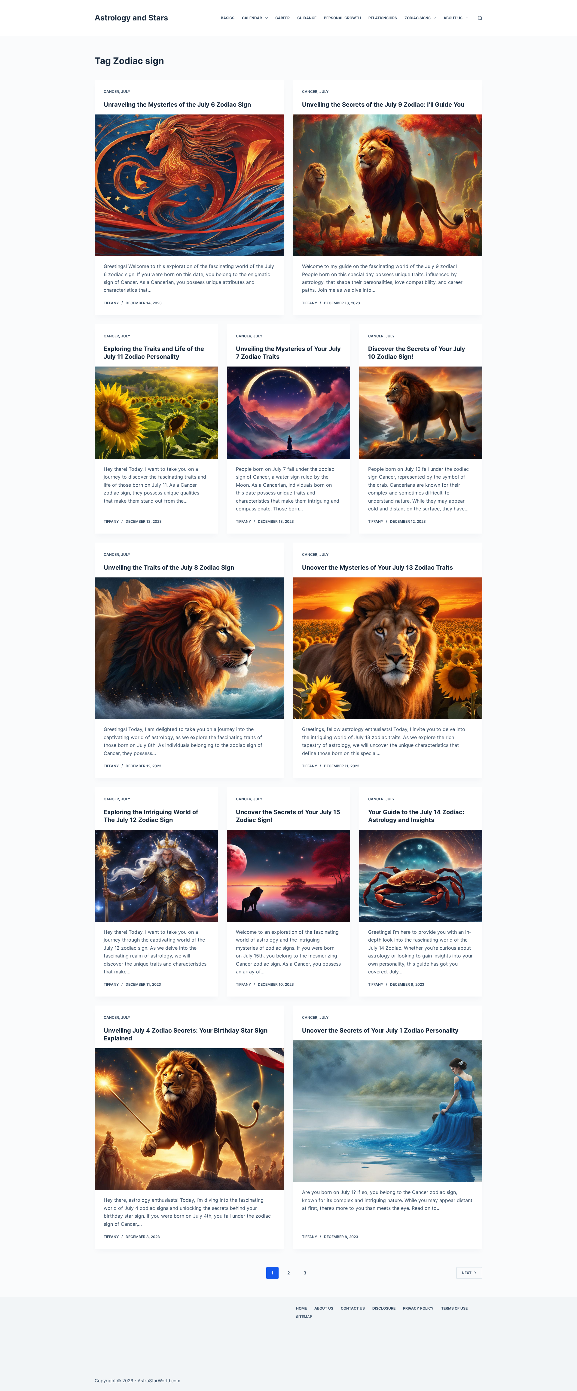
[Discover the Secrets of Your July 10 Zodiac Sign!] (420, 413)
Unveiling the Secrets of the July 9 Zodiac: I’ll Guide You (383, 104)
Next (467, 1273)
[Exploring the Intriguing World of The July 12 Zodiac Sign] (156, 876)
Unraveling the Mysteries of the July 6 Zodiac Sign (177, 104)
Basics (227, 18)
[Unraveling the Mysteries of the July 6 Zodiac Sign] (189, 185)
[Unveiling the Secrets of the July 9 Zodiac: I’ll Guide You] (387, 185)
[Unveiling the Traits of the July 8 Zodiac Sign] (189, 648)
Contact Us (353, 1308)
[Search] (480, 18)
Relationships (382, 18)
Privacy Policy (418, 1308)
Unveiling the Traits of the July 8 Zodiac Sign (169, 567)
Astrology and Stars (131, 17)
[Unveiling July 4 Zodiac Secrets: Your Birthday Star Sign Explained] (189, 1119)
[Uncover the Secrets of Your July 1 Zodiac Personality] (387, 1111)
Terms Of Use (454, 1308)
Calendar (252, 18)
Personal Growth (342, 18)
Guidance (306, 18)
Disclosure (383, 1308)
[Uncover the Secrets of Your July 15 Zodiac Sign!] (288, 876)
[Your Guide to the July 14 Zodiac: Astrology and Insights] (420, 876)
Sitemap (304, 1316)
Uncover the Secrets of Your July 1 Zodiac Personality (380, 1030)
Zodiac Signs (418, 18)
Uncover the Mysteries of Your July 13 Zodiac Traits (377, 567)
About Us (453, 18)
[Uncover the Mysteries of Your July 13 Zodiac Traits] (387, 648)
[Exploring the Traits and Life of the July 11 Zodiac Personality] (156, 413)
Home (301, 1308)
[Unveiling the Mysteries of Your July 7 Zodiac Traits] (288, 413)
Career (282, 18)
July (125, 91)
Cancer (111, 91)
